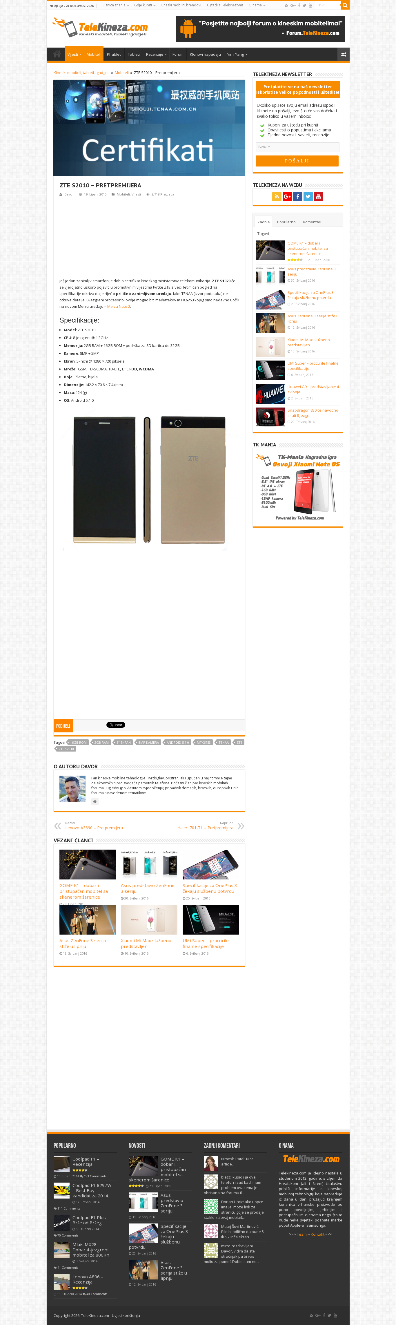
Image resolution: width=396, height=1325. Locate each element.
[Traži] (345, 5)
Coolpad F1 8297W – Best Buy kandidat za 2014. (91, 1190)
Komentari (312, 222)
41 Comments (67, 1268)
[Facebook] (299, 5)
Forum (178, 54)
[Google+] (293, 5)
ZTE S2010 (66, 749)
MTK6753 (204, 742)
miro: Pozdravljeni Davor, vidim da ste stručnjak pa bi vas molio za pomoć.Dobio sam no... (231, 1253)
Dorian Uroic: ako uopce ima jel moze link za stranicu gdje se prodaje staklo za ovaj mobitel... (234, 1209)
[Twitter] (304, 5)
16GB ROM (78, 742)
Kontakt (317, 1234)
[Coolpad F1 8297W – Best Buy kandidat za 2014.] (62, 1191)
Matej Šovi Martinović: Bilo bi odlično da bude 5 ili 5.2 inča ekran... (242, 1231)
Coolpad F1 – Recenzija (85, 1161)
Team (302, 1234)
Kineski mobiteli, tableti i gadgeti (82, 72)
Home (57, 54)
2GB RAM (102, 742)
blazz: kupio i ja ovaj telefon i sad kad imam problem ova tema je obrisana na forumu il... (232, 1184)
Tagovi (263, 233)
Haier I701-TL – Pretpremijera (205, 825)
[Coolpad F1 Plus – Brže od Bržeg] (62, 1223)
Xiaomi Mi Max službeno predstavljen (146, 943)
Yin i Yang (235, 54)
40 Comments (96, 1294)
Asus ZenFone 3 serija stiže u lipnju (82, 943)
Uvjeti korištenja (126, 1315)
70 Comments (67, 1235)
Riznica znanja (114, 5)
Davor (69, 194)
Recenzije (154, 54)
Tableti (134, 54)
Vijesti (73, 54)
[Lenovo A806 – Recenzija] (62, 1282)
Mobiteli (94, 54)
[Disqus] (149, 1050)
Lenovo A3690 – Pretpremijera (94, 825)
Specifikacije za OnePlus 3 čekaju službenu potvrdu (210, 888)
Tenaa (224, 742)
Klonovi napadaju (205, 54)
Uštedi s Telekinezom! (225, 5)
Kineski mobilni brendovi (181, 5)
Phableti (114, 54)
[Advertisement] (149, 237)
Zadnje (263, 222)
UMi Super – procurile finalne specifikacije (206, 943)
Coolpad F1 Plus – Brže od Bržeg (90, 1220)
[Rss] (286, 5)
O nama (255, 5)
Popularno (286, 222)
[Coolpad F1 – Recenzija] (62, 1164)
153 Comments (95, 1176)
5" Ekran (124, 742)
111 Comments (68, 1208)
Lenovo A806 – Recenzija (87, 1279)
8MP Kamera (149, 742)
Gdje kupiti (143, 5)
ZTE (239, 742)
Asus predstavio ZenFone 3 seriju (172, 1203)
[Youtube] (310, 5)
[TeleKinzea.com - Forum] (260, 28)
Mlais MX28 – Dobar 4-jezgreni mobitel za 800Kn (90, 1249)
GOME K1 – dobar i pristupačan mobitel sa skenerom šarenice (83, 891)
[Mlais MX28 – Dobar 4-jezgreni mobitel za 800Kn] (62, 1250)
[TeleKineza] (99, 26)
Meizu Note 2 (118, 306)
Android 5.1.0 (178, 742)
